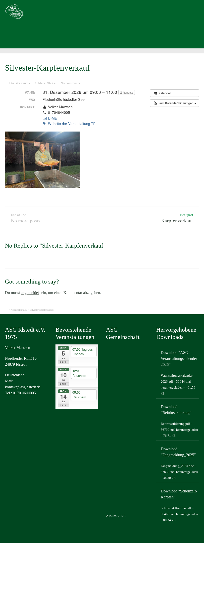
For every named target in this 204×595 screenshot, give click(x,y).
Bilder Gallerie (65, 36)
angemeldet (30, 293)
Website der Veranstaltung (69, 123)
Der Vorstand (18, 83)
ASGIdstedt (31, 36)
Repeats (128, 92)
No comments (70, 83)
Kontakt (155, 36)
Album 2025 (116, 516)
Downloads (127, 36)
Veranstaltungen (19, 309)
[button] (174, 103)
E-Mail (52, 118)
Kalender (98, 36)
